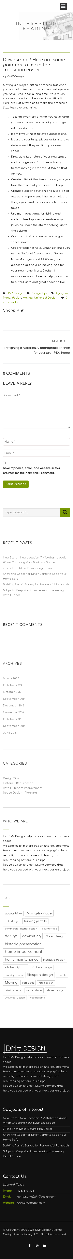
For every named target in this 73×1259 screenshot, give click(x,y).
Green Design (55, 936)
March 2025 (11, 678)
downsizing (31, 936)
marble (62, 975)
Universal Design (45, 297)
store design (55, 990)
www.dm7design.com (31, 1202)
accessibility (13, 913)
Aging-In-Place (39, 913)
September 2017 (14, 698)
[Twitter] (22, 311)
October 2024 (12, 685)
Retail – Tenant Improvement (23, 788)
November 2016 (13, 712)
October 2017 (12, 692)
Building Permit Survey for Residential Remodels (36, 584)
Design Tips (39, 293)
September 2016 (14, 726)
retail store (34, 990)
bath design (12, 921)
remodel (28, 982)
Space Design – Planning (20, 792)
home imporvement (23, 952)
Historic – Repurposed (18, 783)
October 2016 (12, 719)
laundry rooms (14, 975)
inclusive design (54, 959)
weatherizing (37, 997)
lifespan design (40, 975)
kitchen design (41, 967)
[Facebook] (18, 311)
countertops (49, 928)
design (16, 297)
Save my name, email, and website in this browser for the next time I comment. (31, 470)
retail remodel (13, 990)
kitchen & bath (16, 967)
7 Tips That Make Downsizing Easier (27, 568)
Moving (28, 297)
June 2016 (10, 732)
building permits (35, 921)
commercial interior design (21, 928)
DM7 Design (15, 293)
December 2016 (13, 705)
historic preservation (23, 944)
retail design (46, 983)
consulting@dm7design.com (36, 1196)
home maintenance (21, 959)
